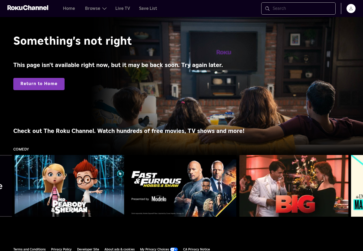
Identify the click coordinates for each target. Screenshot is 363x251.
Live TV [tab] (122, 8)
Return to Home (38, 84)
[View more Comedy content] (356, 186)
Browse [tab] (92, 8)
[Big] (293, 186)
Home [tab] (69, 8)
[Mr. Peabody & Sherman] (69, 186)
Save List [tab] (148, 8)
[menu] (351, 8)
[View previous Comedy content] (6, 186)
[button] (70, 186)
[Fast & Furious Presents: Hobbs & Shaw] (181, 186)
